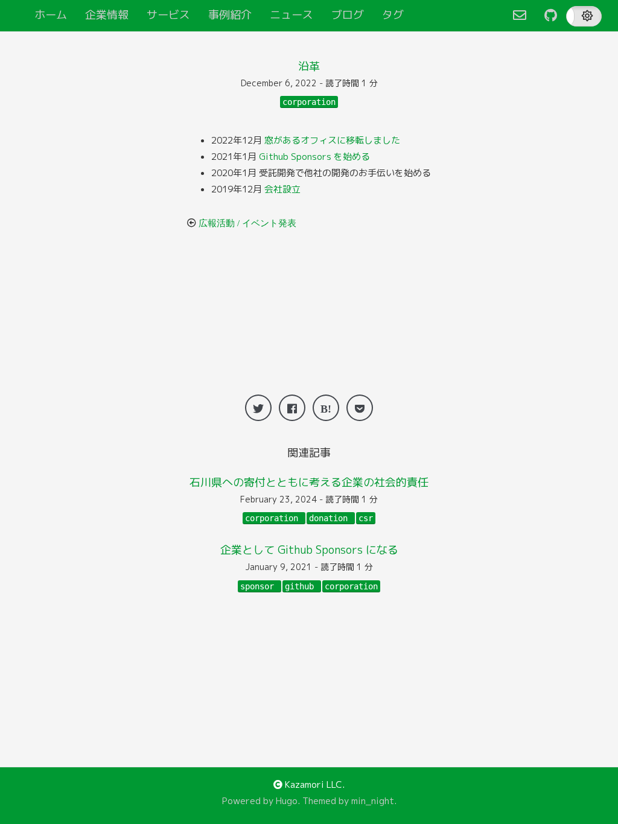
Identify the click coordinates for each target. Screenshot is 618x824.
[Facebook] (292, 408)
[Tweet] (258, 408)
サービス (168, 14)
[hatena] (326, 408)
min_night (372, 800)
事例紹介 (230, 14)
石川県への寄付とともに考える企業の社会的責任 (309, 482)
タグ (393, 14)
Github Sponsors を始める (314, 156)
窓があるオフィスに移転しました (332, 140)
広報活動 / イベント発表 (247, 222)
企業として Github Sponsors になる (309, 549)
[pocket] (359, 408)
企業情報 (107, 14)
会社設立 (282, 189)
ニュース (291, 14)
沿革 (309, 66)
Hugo (287, 800)
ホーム (50, 14)
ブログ (347, 14)
